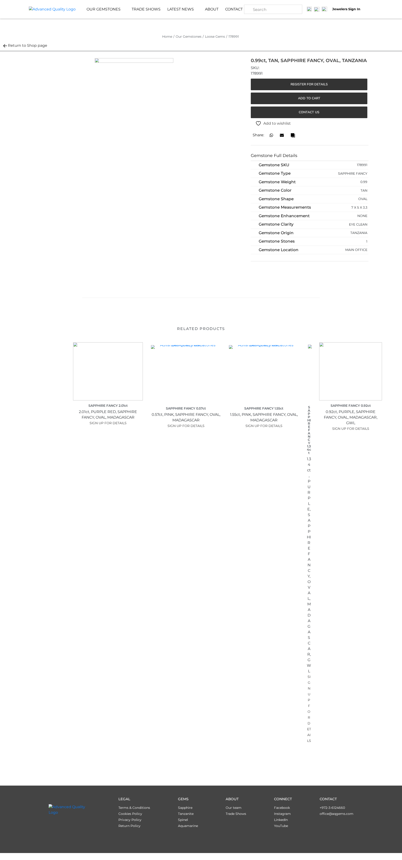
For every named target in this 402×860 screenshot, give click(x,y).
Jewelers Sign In (346, 9)
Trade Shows (146, 9)
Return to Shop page (27, 45)
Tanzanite (186, 814)
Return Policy (129, 826)
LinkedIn (281, 820)
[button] (271, 135)
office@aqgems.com (336, 814)
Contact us (309, 112)
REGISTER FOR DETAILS (309, 84)
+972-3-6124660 (332, 808)
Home (167, 36)
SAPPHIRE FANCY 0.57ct (186, 408)
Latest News (180, 9)
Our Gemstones (188, 36)
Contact (234, 9)
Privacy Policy (129, 820)
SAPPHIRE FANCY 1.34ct (309, 430)
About (211, 9)
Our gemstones (104, 9)
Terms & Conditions (134, 808)
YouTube (281, 826)
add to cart (309, 98)
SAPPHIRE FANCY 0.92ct (351, 405)
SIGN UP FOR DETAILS (108, 423)
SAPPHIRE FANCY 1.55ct (263, 408)
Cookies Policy (130, 814)
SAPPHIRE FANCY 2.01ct (108, 405)
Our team (233, 808)
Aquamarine (188, 826)
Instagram (282, 814)
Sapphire (185, 808)
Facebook (282, 808)
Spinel (183, 820)
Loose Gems (215, 36)
